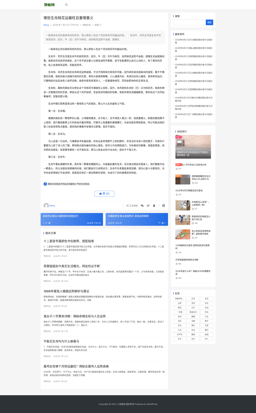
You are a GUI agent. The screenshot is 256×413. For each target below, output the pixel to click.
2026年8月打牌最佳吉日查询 (189, 190)
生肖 (193, 299)
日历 (193, 339)
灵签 (193, 303)
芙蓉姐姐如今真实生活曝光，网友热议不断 (72, 266)
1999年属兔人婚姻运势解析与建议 (66, 291)
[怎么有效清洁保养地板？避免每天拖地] (182, 234)
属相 (193, 334)
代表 (206, 325)
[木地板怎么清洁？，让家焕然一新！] (182, 205)
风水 (206, 312)
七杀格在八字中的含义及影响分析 (191, 164)
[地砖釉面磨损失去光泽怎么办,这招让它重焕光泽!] (182, 180)
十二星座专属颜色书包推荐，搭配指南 (69, 241)
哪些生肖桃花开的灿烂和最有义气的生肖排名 (68, 184)
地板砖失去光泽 (180, 299)
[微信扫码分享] (142, 205)
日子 (193, 308)
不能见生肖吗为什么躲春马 (61, 341)
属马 (206, 330)
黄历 (193, 325)
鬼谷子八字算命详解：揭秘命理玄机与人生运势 (75, 316)
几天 (179, 330)
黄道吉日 (193, 312)
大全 (206, 316)
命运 (193, 330)
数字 (206, 321)
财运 (179, 316)
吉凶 (206, 308)
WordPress (152, 404)
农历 (206, 303)
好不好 (179, 334)
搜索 (177, 16)
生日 (179, 325)
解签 (179, 308)
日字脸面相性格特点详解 (186, 259)
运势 (179, 303)
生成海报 (133, 205)
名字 (179, 339)
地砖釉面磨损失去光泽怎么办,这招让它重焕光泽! (201, 179)
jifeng (46, 25)
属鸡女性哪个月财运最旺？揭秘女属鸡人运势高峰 (76, 366)
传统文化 (87, 25)
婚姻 (193, 316)
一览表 (179, 312)
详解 (193, 321)
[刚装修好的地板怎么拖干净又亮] (182, 220)
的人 (206, 339)
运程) (207, 334)
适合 (179, 321)
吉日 (206, 299)
